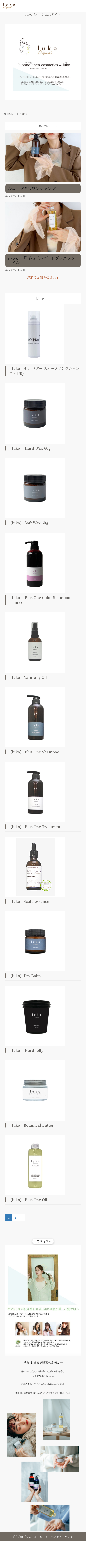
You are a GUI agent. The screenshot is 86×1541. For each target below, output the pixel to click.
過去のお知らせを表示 (43, 277)
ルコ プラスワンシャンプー (33, 188)
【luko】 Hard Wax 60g (29, 448)
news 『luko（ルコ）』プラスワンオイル (41, 260)
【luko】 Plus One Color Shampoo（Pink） (39, 600)
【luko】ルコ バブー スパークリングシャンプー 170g (43, 371)
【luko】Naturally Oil (27, 677)
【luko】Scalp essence (28, 901)
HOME (11, 113)
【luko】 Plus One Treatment (35, 826)
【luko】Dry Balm (24, 975)
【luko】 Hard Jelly (25, 1050)
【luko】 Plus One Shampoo (33, 751)
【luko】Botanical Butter (31, 1125)
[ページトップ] (78, 1533)
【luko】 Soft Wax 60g (28, 522)
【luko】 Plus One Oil (27, 1199)
